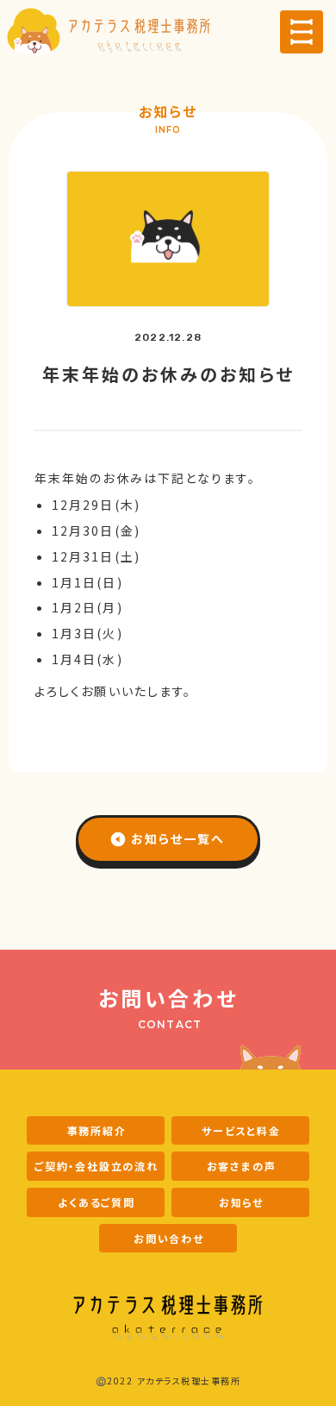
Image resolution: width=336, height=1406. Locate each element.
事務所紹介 (97, 1130)
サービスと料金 (241, 1130)
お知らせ (241, 1202)
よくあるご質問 (96, 1202)
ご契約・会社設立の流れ (96, 1165)
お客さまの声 (242, 1165)
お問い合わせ (169, 1238)
